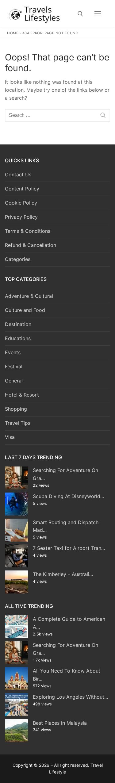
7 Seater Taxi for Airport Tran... (69, 548)
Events (13, 352)
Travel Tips (17, 423)
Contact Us (18, 174)
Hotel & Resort (22, 395)
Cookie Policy (21, 203)
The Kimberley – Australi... (63, 574)
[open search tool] (80, 14)
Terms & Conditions (27, 231)
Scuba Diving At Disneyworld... (68, 496)
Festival (13, 366)
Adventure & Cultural (29, 296)
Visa (10, 437)
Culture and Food (25, 310)
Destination (18, 324)
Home (12, 33)
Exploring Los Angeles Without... (70, 697)
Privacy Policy (21, 217)
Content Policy (22, 189)
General (14, 381)
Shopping (16, 409)
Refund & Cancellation (30, 245)
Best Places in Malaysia (60, 723)
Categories (17, 259)
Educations (18, 338)
